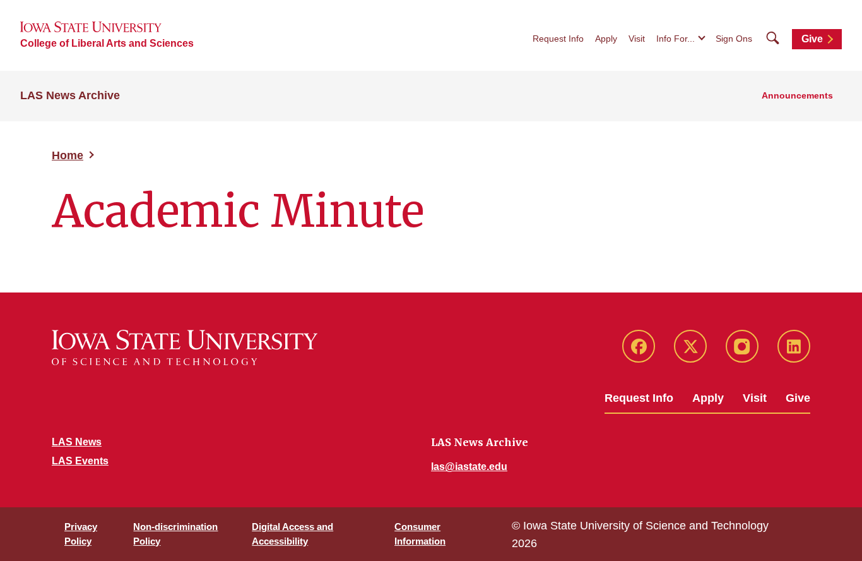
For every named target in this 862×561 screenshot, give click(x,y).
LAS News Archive (70, 95)
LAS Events (80, 460)
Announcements (797, 95)
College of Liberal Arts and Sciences (107, 43)
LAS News (77, 442)
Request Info (558, 38)
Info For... (675, 38)
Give (812, 38)
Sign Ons (734, 38)
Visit (637, 38)
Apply (606, 38)
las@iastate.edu (469, 466)
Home (67, 155)
